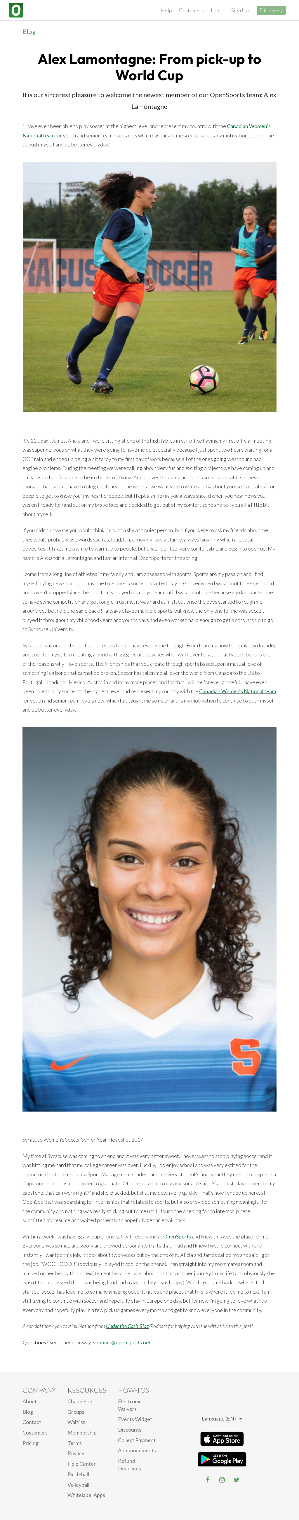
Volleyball (78, 1484)
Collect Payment (137, 1440)
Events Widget (135, 1419)
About (29, 1401)
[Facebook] (207, 1480)
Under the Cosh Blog (127, 1326)
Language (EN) (219, 1418)
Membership (82, 1432)
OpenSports (177, 1236)
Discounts (129, 1429)
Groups (75, 1412)
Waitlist (76, 1422)
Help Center (81, 1463)
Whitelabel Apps (86, 1495)
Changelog (79, 1401)
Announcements (137, 1450)
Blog (29, 31)
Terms (74, 1443)
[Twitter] (236, 1480)
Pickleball (78, 1474)
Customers (191, 10)
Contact (31, 1422)
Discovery (271, 10)
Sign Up (240, 10)
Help (166, 10)
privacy (75, 1453)
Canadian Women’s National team (237, 691)
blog (27, 1412)
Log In (217, 10)
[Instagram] (222, 1480)
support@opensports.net (122, 1342)
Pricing (30, 1443)
